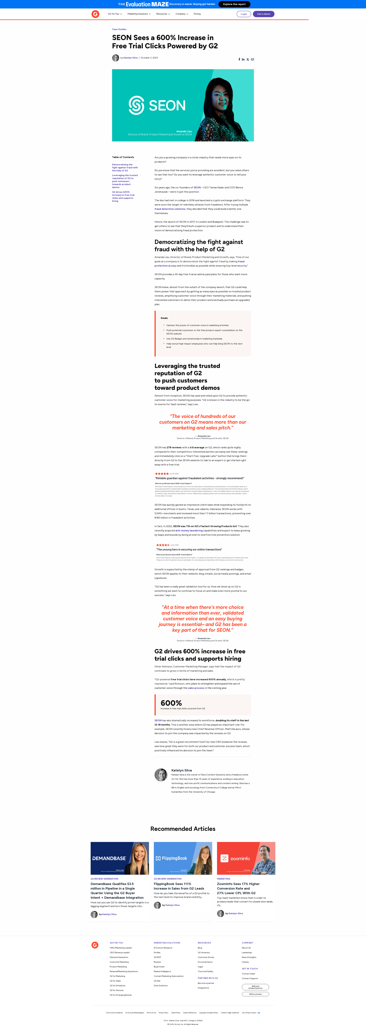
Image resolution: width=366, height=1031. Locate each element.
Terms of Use (151, 1013)
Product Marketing (118, 967)
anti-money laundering (189, 530)
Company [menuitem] (180, 13)
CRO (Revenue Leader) (120, 952)
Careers (245, 962)
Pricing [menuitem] (197, 13)
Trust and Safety (205, 971)
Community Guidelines (114, 1013)
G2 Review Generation (104, 879)
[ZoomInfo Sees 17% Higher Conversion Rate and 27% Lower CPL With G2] (246, 858)
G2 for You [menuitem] (113, 13)
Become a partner (206, 983)
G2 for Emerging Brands (121, 995)
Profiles (157, 952)
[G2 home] (95, 13)
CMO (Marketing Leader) (121, 948)
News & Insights (249, 957)
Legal (200, 967)
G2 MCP (157, 957)
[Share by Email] (252, 59)
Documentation (205, 962)
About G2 (246, 948)
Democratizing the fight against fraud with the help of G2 (125, 167)
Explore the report (234, 4)
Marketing (223, 879)
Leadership (247, 952)
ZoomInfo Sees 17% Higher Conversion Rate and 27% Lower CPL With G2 (238, 888)
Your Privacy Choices (249, 1013)
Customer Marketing (119, 962)
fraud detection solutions (170, 208)
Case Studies (119, 29)
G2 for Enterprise (117, 985)
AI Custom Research (163, 948)
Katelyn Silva (131, 57)
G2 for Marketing (117, 976)
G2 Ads (157, 981)
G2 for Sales (115, 981)
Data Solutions (161, 985)
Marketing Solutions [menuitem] (138, 13)
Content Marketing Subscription (169, 976)
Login (244, 14)
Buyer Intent (159, 967)
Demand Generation (119, 957)
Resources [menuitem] (161, 13)
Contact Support (250, 978)
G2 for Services (117, 990)
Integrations (203, 988)
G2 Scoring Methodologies (135, 1013)
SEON (197, 187)
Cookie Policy (175, 1013)
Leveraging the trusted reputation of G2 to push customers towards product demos (125, 181)
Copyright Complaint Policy (208, 1013)
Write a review (255, 994)
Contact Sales (248, 974)
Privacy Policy (163, 1013)
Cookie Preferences (189, 1013)
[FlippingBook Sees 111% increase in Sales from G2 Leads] (183, 858)
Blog (200, 948)
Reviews (157, 962)
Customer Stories (206, 957)
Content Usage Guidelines (230, 1013)
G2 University (204, 952)
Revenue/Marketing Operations (124, 971)
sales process (196, 687)
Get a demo (263, 14)
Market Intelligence (162, 971)
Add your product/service (255, 987)
